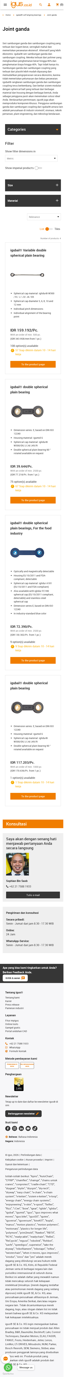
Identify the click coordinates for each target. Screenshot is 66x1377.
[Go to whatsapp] (8, 1367)
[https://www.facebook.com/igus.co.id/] (7, 1128)
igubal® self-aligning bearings (28, 15)
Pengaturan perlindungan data (21, 1169)
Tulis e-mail (33, 895)
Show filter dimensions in (20, 151)
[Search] (41, 5)
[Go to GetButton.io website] (8, 1374)
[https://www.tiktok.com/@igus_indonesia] (34, 1128)
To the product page (33, 364)
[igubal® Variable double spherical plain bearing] (33, 275)
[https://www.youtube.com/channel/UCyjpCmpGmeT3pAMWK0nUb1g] (28, 1128)
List (42, 229)
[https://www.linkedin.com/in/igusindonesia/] (21, 1128)
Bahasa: (23, 1136)
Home (8, 15)
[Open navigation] (5, 5)
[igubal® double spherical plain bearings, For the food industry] (33, 553)
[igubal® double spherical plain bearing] (33, 411)
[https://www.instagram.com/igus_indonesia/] (14, 1128)
